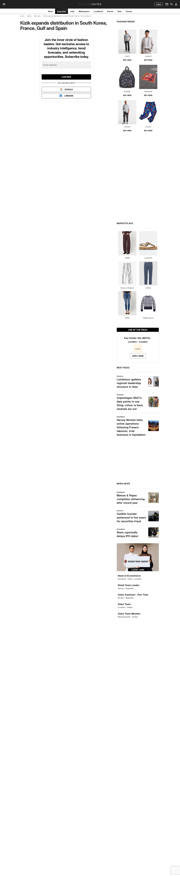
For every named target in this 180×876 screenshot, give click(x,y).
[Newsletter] (166, 4)
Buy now (127, 60)
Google (69, 89)
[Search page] (171, 4)
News (29, 16)
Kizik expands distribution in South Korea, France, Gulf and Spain (67, 16)
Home (22, 16)
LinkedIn (68, 95)
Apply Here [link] (137, 356)
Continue (66, 77)
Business (37, 16)
